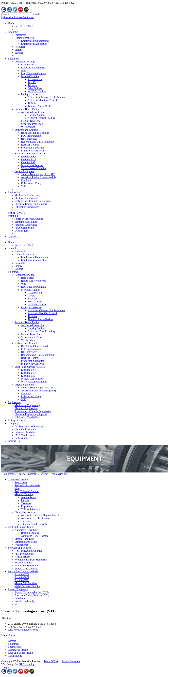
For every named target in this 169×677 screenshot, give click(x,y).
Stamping (13, 423)
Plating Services (16, 420)
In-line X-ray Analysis (32, 363)
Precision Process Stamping (29, 426)
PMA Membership (24, 435)
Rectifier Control (30, 357)
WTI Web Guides (37, 304)
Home (11, 242)
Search (36, 14)
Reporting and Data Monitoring (37, 354)
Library (18, 266)
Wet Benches (28, 340)
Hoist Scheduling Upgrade (35, 346)
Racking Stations (36, 328)
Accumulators (35, 292)
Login (6, 667)
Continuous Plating (24, 274)
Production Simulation (32, 360)
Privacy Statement (71, 661)
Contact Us (14, 441)
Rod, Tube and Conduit (33, 286)
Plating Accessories (31, 307)
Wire (23, 283)
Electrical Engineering (26, 408)
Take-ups (32, 298)
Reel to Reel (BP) (24, 245)
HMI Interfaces (29, 352)
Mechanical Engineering (27, 405)
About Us (13, 248)
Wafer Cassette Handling (34, 381)
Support (19, 268)
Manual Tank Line (30, 334)
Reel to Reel (27, 277)
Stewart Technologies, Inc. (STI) (38, 387)
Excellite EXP (28, 369)
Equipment (13, 271)
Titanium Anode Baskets (40, 319)
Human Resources (24, 254)
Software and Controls (26, 343)
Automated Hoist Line (32, 325)
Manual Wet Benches (32, 378)
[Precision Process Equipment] (17, 17)
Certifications (21, 438)
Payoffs (32, 295)
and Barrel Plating (23, 652)
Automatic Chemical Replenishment (46, 310)
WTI (23, 399)
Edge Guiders (35, 301)
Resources (20, 263)
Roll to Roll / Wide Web (33, 280)
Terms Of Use (51, 661)
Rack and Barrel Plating (27, 322)
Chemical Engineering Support (31, 414)
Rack (10, 652)
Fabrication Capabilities (27, 417)
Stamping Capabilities (26, 429)
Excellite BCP (28, 372)
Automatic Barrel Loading (41, 331)
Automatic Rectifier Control (42, 313)
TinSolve (32, 316)
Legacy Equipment (24, 384)
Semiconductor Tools (32, 337)
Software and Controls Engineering (33, 411)
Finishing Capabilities (26, 432)
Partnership (20, 251)
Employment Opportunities (35, 257)
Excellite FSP (28, 375)
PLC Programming (31, 349)
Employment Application (34, 260)
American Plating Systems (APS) (38, 390)
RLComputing (26, 664)
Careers (12, 640)
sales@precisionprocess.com (23, 629)
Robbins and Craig (31, 396)
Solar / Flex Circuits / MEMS (30, 366)
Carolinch (26, 393)
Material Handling (30, 289)
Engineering (14, 402)
